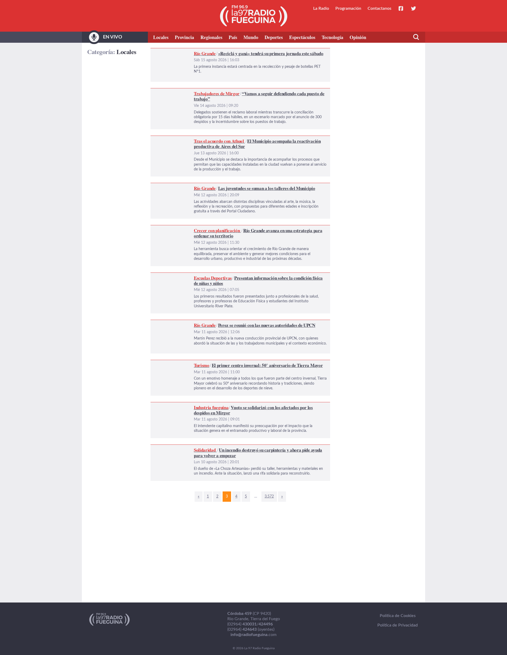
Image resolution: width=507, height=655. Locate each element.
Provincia (184, 37)
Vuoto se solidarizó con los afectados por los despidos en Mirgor (210, 405)
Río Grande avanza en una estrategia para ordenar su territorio (208, 228)
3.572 (269, 496)
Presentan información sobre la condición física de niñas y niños (210, 276)
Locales (160, 37)
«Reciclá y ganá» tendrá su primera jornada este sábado (201, 51)
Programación (348, 8)
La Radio (321, 8)
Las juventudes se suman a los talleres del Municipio (199, 186)
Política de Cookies (398, 616)
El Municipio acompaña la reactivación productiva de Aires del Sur (212, 139)
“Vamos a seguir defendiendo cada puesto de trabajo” (200, 91)
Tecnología (332, 37)
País (233, 37)
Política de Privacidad (397, 625)
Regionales (211, 37)
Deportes (274, 37)
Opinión (358, 37)
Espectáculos (302, 37)
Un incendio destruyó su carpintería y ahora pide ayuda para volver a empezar (222, 448)
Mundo (250, 37)
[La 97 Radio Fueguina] (253, 15)
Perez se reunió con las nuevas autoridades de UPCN (199, 323)
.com (253, 635)
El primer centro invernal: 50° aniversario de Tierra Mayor (204, 363)
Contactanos (379, 8)
